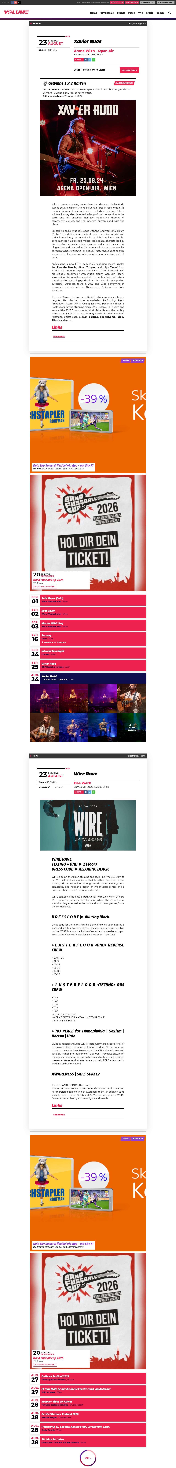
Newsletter (117, 2)
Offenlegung (86, 2)
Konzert (37, 24)
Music (149, 13)
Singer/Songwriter (138, 24)
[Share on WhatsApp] (93, 59)
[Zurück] (30, 23)
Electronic (133, 756)
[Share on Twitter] (89, 59)
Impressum (105, 2)
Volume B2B (132, 2)
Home (93, 13)
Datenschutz (95, 2)
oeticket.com (129, 70)
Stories (126, 361)
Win (140, 13)
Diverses (142, 1461)
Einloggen (148, 2)
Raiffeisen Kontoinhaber (71, 1466)
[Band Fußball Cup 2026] (88, 533)
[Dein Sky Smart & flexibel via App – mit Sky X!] (88, 415)
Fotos (131, 13)
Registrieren (166, 2)
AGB (78, 2)
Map (79, 60)
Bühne (36, 1461)
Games (160, 13)
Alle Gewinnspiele (125, 83)
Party (35, 756)
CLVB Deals (107, 13)
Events (121, 13)
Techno (143, 756)
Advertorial (138, 361)
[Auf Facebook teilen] (86, 59)
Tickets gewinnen (46, 586)
